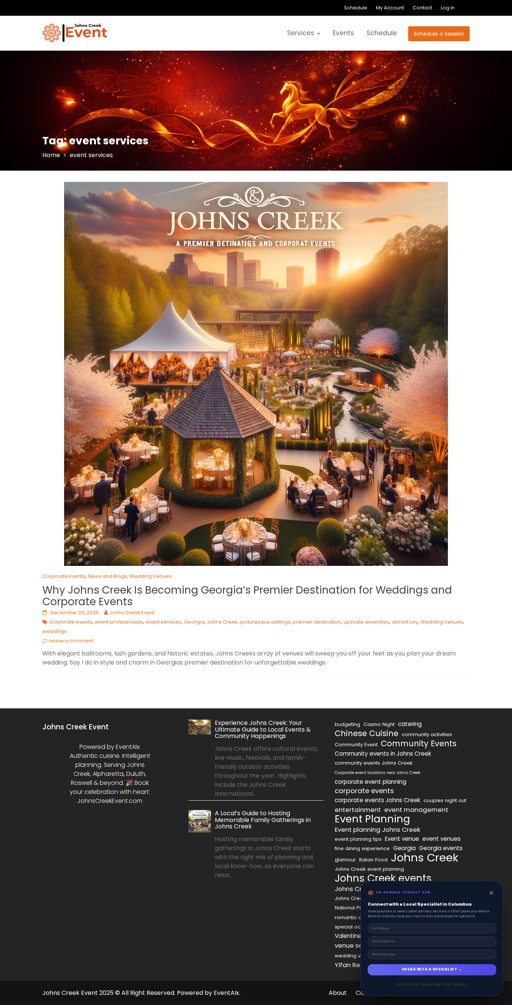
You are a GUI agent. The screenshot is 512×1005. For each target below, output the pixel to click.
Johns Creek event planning (369, 869)
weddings (54, 631)
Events (343, 33)
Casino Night (379, 724)
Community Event (356, 744)
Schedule (355, 7)
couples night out (445, 800)
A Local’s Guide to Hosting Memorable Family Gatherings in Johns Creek (263, 820)
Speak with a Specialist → (432, 969)
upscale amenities (366, 622)
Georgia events (441, 848)
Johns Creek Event (131, 612)
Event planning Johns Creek (377, 829)
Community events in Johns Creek (383, 754)
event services (163, 622)
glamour (345, 859)
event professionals (119, 622)
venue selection (359, 945)
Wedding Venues (150, 576)
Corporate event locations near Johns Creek (378, 773)
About (338, 992)
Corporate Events (63, 576)
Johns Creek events (383, 878)
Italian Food (373, 859)
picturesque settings (265, 622)
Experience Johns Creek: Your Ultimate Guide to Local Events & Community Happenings (263, 729)
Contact (422, 7)
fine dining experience (362, 848)
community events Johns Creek (374, 762)
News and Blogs (107, 576)
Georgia (194, 622)
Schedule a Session (439, 34)
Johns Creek (222, 622)
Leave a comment (71, 640)
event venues (441, 839)
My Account (390, 7)
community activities (427, 734)
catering (410, 724)
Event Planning (372, 819)
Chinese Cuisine (366, 733)
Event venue (402, 839)
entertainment (358, 809)
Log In (448, 7)
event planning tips (358, 839)
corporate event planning (370, 782)
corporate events (70, 622)
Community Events (419, 743)
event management (416, 809)
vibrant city (405, 622)
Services (300, 33)
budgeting (347, 724)
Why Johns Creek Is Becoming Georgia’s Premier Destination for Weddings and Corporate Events (247, 596)
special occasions (357, 926)
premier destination (317, 622)
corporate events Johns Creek (377, 800)
